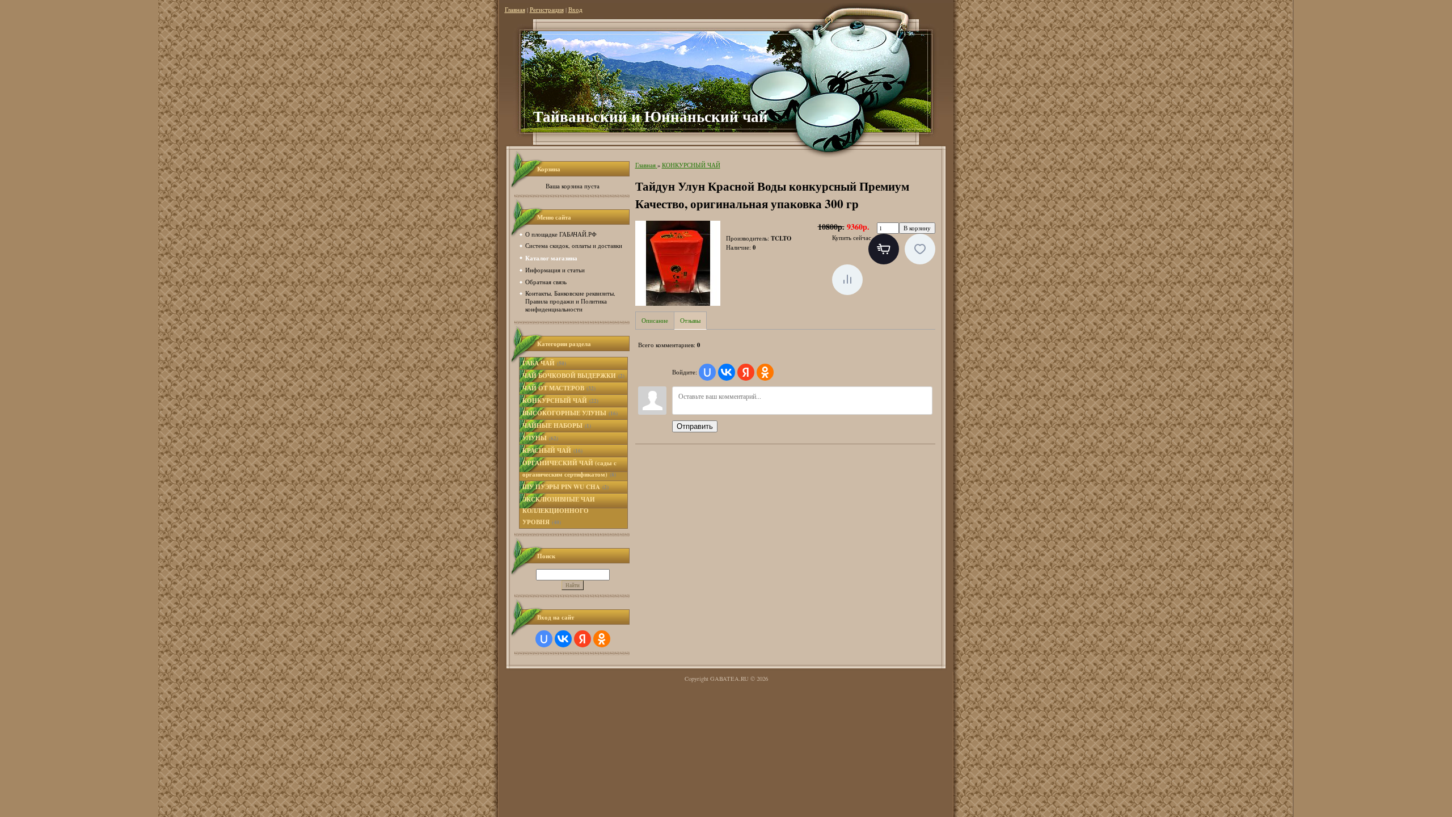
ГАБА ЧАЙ (544, 363)
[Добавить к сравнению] (847, 279)
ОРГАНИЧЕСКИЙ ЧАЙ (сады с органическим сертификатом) (569, 468)
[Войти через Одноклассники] (601, 638)
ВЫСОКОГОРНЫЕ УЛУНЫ (570, 413)
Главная (515, 10)
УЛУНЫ (540, 438)
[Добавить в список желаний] (920, 249)
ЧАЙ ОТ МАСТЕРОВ (559, 388)
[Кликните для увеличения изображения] (677, 263)
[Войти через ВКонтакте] (563, 638)
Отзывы (690, 321)
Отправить (695, 426)
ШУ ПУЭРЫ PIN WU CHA (565, 486)
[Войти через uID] (543, 638)
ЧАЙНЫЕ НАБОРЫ (556, 425)
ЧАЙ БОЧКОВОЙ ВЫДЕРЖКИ (573, 375)
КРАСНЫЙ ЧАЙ (552, 450)
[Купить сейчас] (883, 249)
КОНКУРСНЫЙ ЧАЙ (560, 400)
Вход (575, 10)
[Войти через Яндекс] (582, 638)
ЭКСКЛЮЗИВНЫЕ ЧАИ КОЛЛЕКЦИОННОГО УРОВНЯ (558, 511)
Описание (654, 321)
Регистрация (547, 10)
